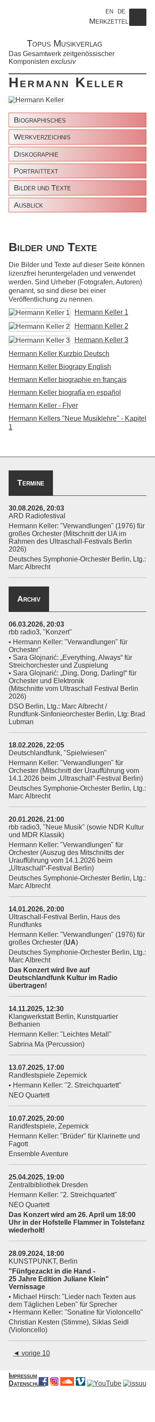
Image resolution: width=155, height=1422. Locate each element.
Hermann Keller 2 (101, 326)
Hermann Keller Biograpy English (60, 366)
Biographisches (40, 120)
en (109, 10)
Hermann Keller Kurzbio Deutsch (59, 353)
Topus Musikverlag (64, 43)
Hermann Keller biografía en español (65, 392)
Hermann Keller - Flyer (43, 405)
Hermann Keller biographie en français (68, 379)
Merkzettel (108, 21)
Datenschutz (27, 1383)
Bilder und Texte (42, 188)
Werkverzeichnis (42, 137)
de (121, 10)
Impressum (23, 1375)
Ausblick (28, 205)
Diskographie (36, 154)
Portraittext (36, 171)
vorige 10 (31, 1353)
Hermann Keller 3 (101, 340)
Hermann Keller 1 (101, 312)
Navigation (137, 25)
